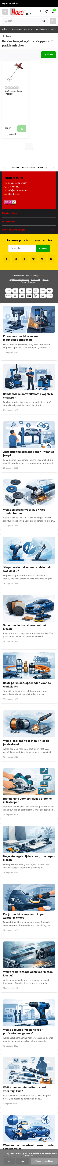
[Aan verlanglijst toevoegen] (24, 65)
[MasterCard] (22, 290)
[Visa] (29, 290)
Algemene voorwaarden (19, 279)
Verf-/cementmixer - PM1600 (15, 93)
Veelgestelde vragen (17, 183)
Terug (8, 36)
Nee (22, 1161)
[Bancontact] (36, 290)
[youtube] (42, 258)
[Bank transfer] (8, 290)
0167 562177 (14, 186)
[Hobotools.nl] (20, 11)
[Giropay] (29, 295)
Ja (9, 1161)
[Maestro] (49, 290)
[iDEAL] (15, 290)
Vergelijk (12, 134)
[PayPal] (49, 295)
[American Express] (15, 295)
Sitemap (31, 282)
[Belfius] (8, 295)
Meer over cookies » (44, 1161)
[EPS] (36, 295)
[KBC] (22, 295)
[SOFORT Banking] (43, 290)
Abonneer (43, 248)
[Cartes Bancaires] (43, 295)
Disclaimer (35, 279)
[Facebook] (6, 258)
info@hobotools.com (18, 190)
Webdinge (42, 275)
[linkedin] (51, 258)
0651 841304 (14, 194)
